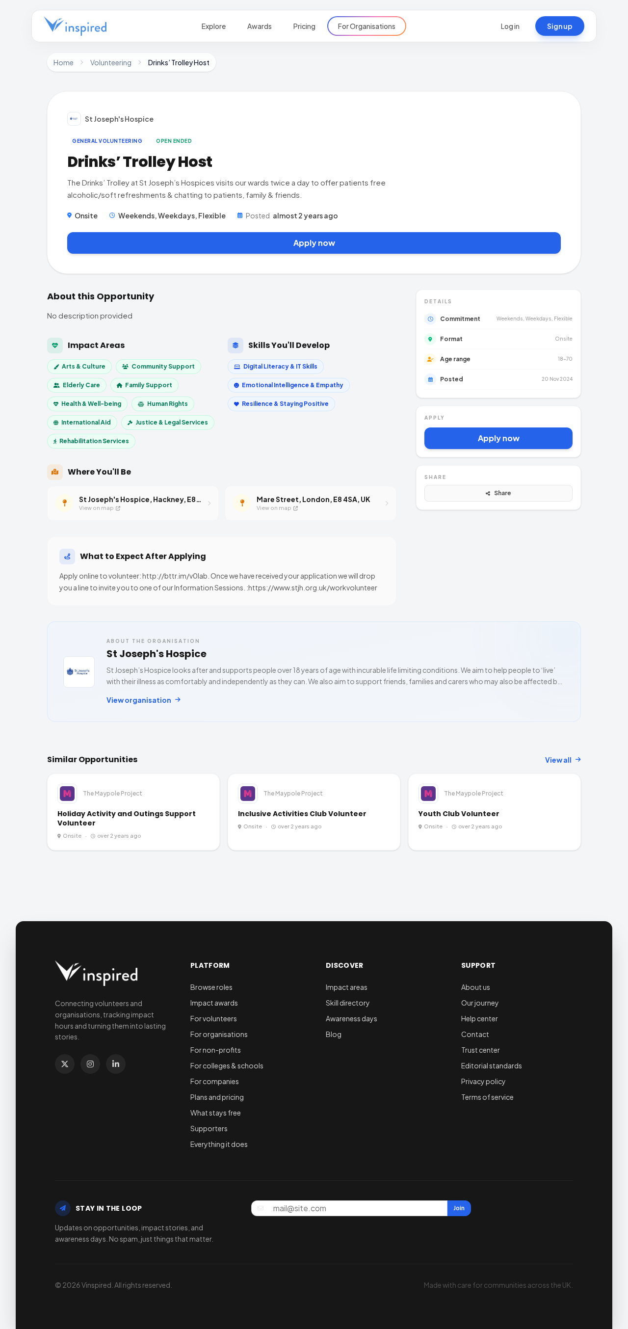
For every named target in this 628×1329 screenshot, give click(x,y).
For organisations (219, 1034)
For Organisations (366, 26)
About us (475, 987)
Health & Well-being (91, 403)
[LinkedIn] (116, 1064)
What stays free (215, 1112)
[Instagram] (90, 1064)
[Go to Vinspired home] (75, 26)
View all (558, 759)
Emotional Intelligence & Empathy (292, 385)
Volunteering (110, 62)
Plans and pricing (217, 1096)
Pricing (304, 26)
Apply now (314, 243)
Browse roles (211, 987)
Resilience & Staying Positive (285, 403)
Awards (259, 26)
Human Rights (167, 403)
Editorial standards (491, 1065)
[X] (65, 1064)
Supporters (209, 1128)
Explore (214, 26)
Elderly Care (81, 385)
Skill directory (348, 1002)
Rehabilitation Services (94, 441)
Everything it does (219, 1144)
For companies (214, 1081)
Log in (510, 26)
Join (459, 1208)
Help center (479, 1018)
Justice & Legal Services (171, 422)
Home (63, 62)
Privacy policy (483, 1081)
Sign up (560, 26)
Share (502, 493)
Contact (475, 1034)
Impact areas (346, 987)
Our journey (480, 1002)
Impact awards (214, 1002)
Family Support (148, 385)
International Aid (86, 422)
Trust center (480, 1049)
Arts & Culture (83, 366)
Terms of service (487, 1096)
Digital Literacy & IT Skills (280, 366)
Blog (333, 1034)
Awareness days (351, 1018)
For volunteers (213, 1018)
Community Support (163, 366)
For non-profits (215, 1049)
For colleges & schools (226, 1065)
